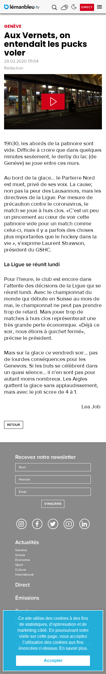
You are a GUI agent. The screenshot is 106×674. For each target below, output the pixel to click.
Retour (13, 425)
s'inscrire (52, 504)
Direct (87, 7)
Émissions (27, 598)
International (24, 574)
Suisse (20, 555)
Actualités (27, 543)
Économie (22, 560)
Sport (19, 565)
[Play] (53, 101)
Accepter (53, 660)
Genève (21, 550)
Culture (20, 569)
